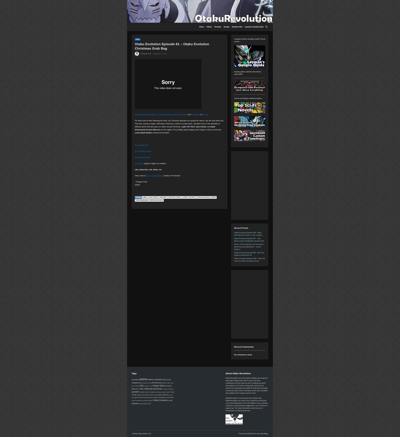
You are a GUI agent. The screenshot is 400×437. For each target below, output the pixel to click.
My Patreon (139, 163)
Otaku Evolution (203, 197)
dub (165, 386)
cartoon (163, 383)
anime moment (155, 379)
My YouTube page (142, 145)
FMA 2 (141, 389)
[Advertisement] (249, 185)
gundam (135, 392)
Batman (140, 383)
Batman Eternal (147, 383)
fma (133, 389)
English (169, 386)
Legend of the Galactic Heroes (145, 395)
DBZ (142, 386)
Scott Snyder (142, 403)
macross (192, 197)
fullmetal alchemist (153, 389)
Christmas (163, 197)
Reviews (217, 27)
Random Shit (237, 27)
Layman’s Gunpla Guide (254, 27)
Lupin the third (138, 397)
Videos (209, 27)
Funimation (165, 389)
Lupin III (184, 197)
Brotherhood (156, 383)
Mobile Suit (156, 397)
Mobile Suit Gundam (167, 397)
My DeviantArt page (142, 157)
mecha (145, 397)
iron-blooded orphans (160, 392)
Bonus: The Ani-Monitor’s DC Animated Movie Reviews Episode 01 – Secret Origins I (248, 246)
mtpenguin (196, 115)
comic (168, 383)
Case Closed (153, 197)
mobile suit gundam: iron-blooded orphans (142, 400)
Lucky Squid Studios (154, 176)
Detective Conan (175, 197)
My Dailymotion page (143, 151)
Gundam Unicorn (145, 392)
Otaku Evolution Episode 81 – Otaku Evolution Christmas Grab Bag (161, 115)
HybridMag (264, 433)
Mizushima (150, 397)
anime (145, 197)
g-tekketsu (171, 389)
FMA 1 (137, 389)
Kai (134, 395)
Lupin (159, 395)
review (213, 197)
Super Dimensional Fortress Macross (149, 200)
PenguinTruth (238, 380)
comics (137, 386)
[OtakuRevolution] (200, 11)
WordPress (252, 433)
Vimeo (205, 115)
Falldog (254, 378)
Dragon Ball (158, 385)
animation (135, 380)
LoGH (155, 395)
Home (201, 27)
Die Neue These (148, 386)
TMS (148, 403)
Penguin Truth (146, 53)
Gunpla (226, 27)
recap (170, 400)
